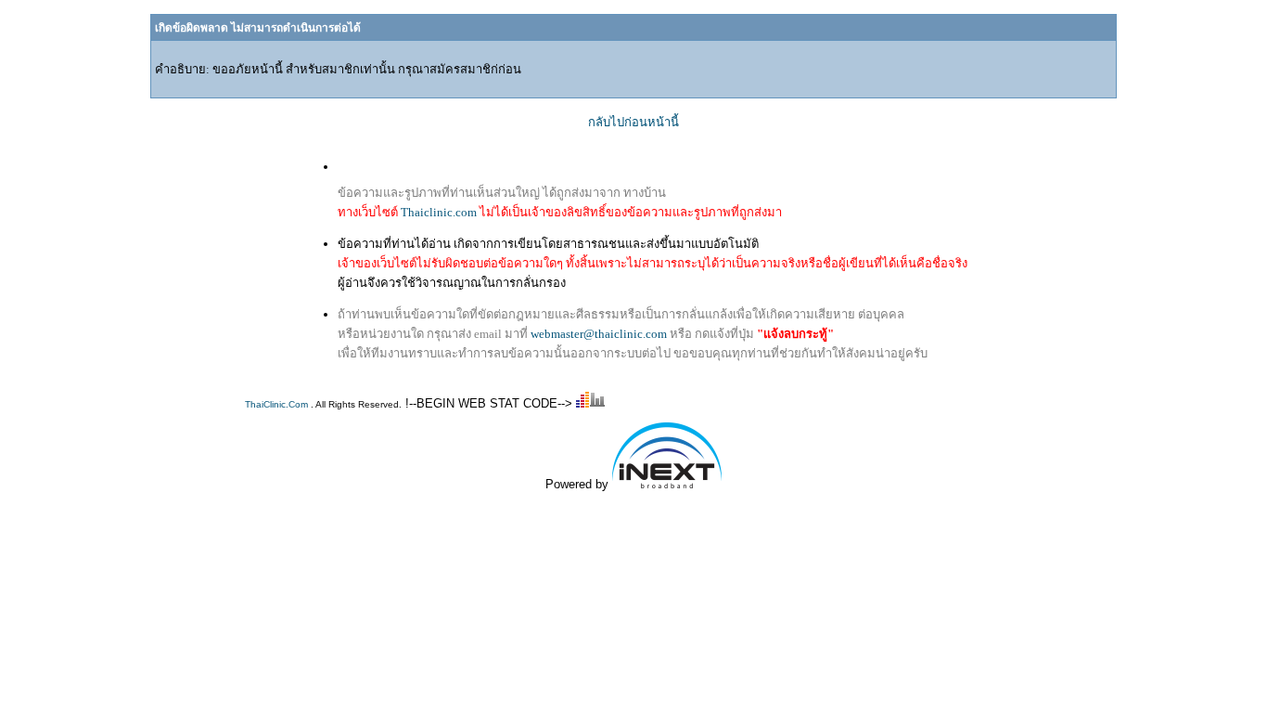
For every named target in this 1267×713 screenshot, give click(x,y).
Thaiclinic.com (439, 212)
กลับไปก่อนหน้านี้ (633, 122)
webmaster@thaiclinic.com (599, 334)
